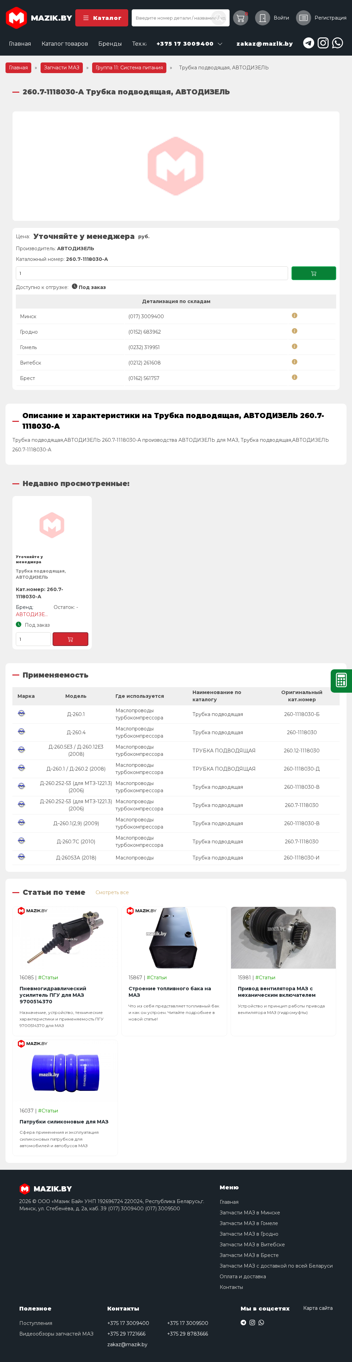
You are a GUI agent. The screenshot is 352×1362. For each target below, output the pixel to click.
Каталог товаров (65, 44)
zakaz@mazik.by (127, 1344)
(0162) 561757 (144, 378)
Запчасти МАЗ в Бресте (249, 1255)
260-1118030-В (302, 787)
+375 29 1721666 (126, 1334)
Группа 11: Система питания (129, 68)
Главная (20, 44)
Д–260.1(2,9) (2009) (76, 823)
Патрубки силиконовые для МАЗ (64, 1122)
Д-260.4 (76, 732)
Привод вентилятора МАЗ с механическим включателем (277, 991)
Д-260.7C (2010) (76, 842)
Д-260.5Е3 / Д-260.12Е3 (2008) (75, 750)
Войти (281, 18)
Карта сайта (318, 1308)
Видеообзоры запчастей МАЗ (56, 1334)
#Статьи (48, 977)
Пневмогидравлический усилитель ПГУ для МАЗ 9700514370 (53, 995)
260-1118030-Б (302, 714)
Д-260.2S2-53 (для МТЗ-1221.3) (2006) (76, 787)
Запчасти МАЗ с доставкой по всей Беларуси (276, 1266)
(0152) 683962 (144, 332)
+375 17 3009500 (187, 1323)
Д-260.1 (76, 714)
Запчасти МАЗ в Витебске (252, 1245)
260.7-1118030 (302, 805)
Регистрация (330, 18)
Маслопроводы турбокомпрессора (139, 714)
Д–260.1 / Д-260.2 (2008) (76, 769)
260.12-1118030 (302, 751)
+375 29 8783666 (187, 1334)
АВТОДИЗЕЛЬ (75, 248)
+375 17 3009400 (128, 1323)
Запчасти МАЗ (61, 68)
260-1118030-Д (302, 769)
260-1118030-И (302, 858)
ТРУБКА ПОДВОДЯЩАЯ (224, 751)
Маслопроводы (135, 858)
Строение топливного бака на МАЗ (170, 991)
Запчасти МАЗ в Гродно (249, 1234)
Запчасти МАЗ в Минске (250, 1213)
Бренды (110, 44)
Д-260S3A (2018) (76, 858)
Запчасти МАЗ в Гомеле (249, 1223)
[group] (176, 166)
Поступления (35, 1323)
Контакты (231, 1287)
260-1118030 (302, 732)
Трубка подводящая (217, 714)
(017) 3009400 (146, 316)
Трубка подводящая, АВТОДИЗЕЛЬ (41, 574)
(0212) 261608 (144, 363)
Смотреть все (112, 892)
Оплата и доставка (243, 1276)
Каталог (107, 18)
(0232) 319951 (144, 347)
